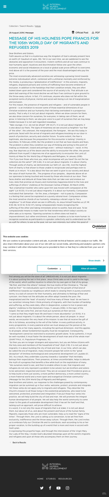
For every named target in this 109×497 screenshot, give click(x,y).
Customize (53, 268)
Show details (94, 260)
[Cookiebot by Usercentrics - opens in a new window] (94, 227)
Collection (13, 26)
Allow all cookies (89, 268)
